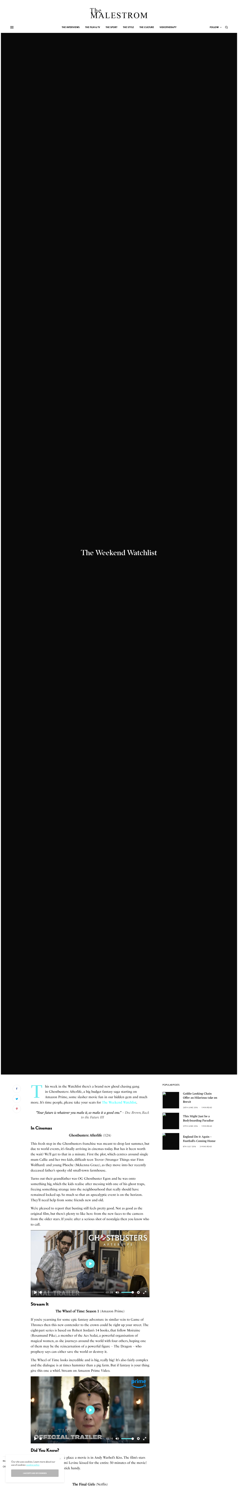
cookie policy (32, 1464)
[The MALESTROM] (119, 13)
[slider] (71, 1292)
